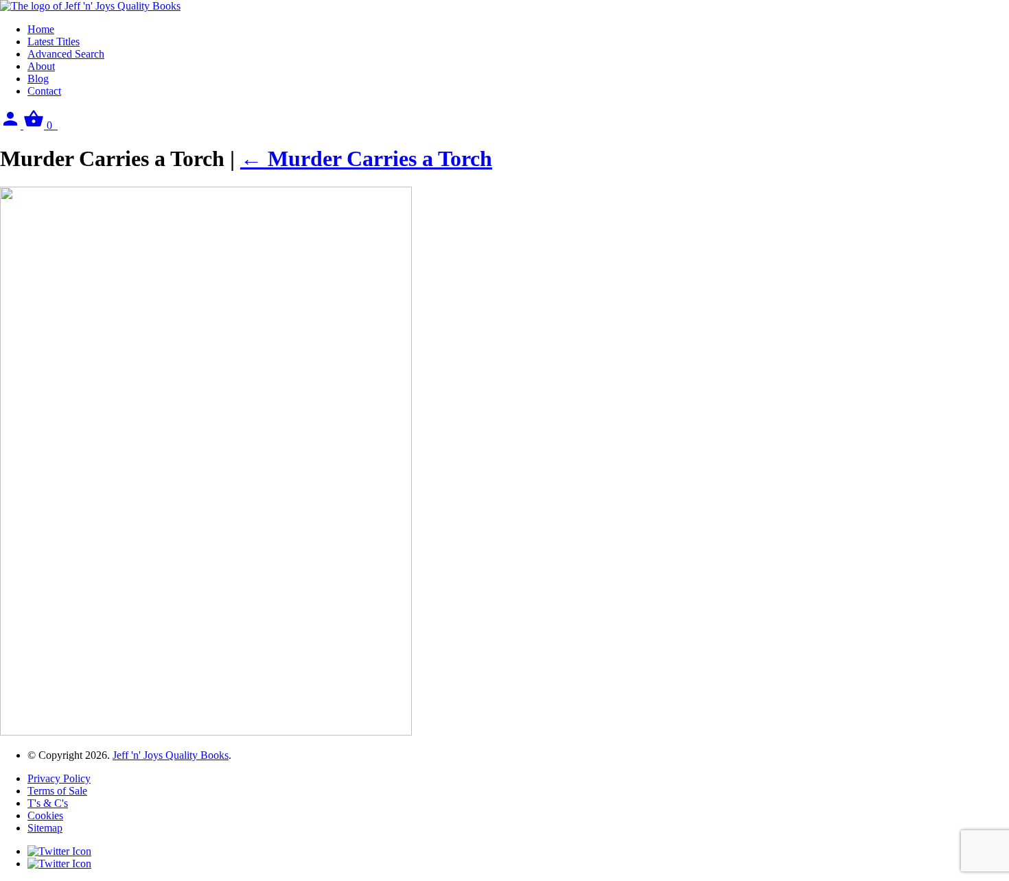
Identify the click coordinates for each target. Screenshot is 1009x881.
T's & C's (47, 803)
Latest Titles (53, 41)
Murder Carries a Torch (366, 158)
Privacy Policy (59, 778)
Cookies (45, 815)
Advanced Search (65, 54)
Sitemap (44, 828)
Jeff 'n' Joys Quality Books (171, 755)
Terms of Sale (57, 791)
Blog (38, 78)
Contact (44, 91)
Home (40, 29)
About (41, 66)
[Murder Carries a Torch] (206, 732)
